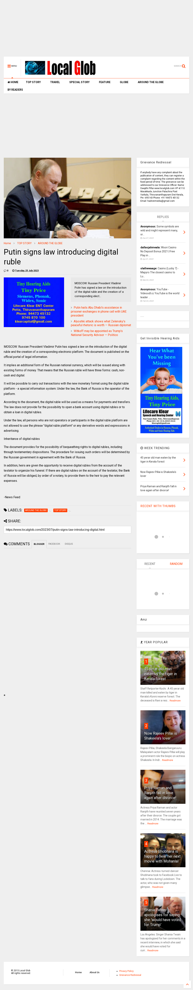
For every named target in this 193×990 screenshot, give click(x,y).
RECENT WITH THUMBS (158, 506)
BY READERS (15, 89)
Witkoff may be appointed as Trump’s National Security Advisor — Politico (97, 333)
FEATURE (104, 82)
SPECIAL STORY (79, 82)
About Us (95, 972)
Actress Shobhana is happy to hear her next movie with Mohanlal (162, 856)
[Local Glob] (63, 75)
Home (7, 243)
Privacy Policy (126, 971)
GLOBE (124, 82)
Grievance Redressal (130, 975)
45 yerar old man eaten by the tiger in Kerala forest (160, 674)
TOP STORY (33, 82)
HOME (14, 82)
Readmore (175, 700)
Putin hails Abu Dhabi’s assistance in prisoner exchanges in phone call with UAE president (98, 311)
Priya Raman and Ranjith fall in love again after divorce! (160, 793)
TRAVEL (55, 82)
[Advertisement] (96, 30)
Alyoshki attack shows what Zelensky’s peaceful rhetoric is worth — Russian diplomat (101, 323)
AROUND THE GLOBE (151, 82)
